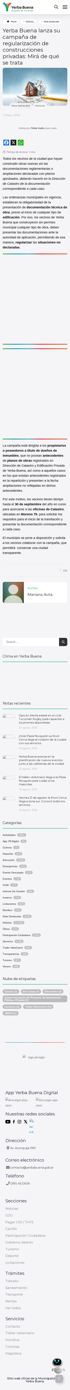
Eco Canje (31, 991)
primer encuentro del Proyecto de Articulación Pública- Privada (32, 998)
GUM (6, 885)
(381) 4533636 (20, 1183)
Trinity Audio (37, 128)
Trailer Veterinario (13, 947)
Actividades (9, 835)
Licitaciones (9, 903)
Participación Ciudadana (16, 935)
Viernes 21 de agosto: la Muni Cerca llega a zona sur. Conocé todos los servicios (43, 801)
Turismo (7, 960)
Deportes (8, 853)
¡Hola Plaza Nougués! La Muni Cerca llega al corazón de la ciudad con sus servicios (42, 739)
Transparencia (11, 953)
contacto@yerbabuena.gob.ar (32, 1167)
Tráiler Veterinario (38, 1006)
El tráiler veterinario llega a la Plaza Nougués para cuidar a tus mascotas (42, 780)
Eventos (7, 878)
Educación (9, 860)
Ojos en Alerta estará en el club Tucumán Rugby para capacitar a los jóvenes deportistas (41, 719)
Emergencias (10, 866)
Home (14, 21)
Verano (7, 966)
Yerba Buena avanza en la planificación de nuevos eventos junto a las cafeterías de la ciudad (41, 760)
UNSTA (10, 1013)
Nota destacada (51, 21)
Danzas (10, 991)
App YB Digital (11, 841)
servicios (12, 1006)
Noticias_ (30, 21)
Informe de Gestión (14, 891)
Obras (6, 928)
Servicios (8, 941)
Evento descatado (13, 872)
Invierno (7, 897)
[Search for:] (35, 641)
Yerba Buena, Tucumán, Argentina (35, 679)
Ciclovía (7, 847)
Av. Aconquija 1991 (23, 1148)
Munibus (7, 910)
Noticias (40, 105)
